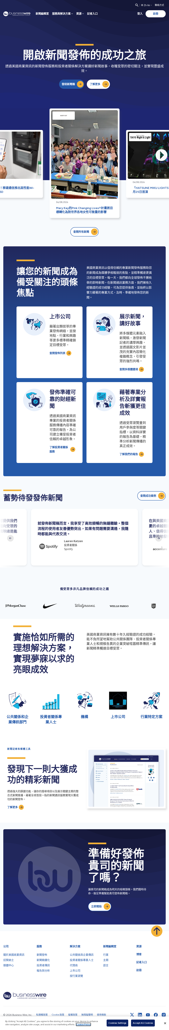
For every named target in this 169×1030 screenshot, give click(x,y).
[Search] (136, 5)
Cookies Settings (117, 1023)
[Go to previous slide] (10, 538)
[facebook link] (156, 1015)
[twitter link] (132, 1015)
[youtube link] (148, 1014)
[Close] (165, 1023)
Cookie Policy (83, 1024)
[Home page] (16, 13)
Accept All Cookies (143, 1023)
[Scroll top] (156, 931)
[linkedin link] (140, 1015)
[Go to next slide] (158, 538)
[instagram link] (164, 1015)
